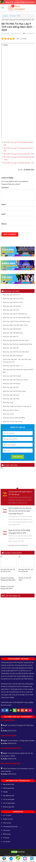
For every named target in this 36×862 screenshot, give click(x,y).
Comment (5, 187)
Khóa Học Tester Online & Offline (14, 418)
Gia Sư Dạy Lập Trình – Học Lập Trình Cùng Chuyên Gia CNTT (17, 360)
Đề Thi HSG (13, 16)
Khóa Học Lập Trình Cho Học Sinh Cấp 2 (16, 352)
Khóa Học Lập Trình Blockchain (13, 333)
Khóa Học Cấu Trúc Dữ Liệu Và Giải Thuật (16, 317)
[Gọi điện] (17, 858)
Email (3, 214)
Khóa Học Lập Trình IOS (11, 348)
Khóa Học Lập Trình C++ (11, 336)
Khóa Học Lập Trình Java (11, 310)
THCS (18, 16)
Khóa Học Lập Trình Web (11, 399)
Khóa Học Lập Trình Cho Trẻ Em (13, 298)
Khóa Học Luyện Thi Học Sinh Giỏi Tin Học (16, 321)
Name (3, 204)
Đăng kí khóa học (4, 861)
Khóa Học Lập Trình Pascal (11, 383)
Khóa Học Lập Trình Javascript (13, 355)
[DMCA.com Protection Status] (18, 852)
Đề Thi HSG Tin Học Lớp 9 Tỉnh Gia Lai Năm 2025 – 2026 (19, 154)
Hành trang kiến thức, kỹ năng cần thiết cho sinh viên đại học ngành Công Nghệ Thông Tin (19, 511)
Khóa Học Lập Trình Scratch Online (14, 391)
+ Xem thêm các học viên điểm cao (17, 545)
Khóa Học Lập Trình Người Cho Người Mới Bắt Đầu (18, 370)
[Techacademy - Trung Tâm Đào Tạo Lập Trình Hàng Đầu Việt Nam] (18, 7)
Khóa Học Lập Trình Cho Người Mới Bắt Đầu (17, 344)
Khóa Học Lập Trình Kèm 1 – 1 (13, 366)
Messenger (25, 861)
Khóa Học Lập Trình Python (12, 306)
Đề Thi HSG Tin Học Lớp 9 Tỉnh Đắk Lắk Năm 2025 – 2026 (19, 163)
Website (4, 224)
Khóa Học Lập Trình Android (12, 329)
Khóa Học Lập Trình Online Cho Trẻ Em (15, 380)
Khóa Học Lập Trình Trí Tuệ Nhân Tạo (15, 314)
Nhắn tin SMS (32, 861)
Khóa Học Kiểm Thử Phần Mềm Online (15, 325)
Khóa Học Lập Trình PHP (11, 387)
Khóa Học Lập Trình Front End (12, 302)
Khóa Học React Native (11, 410)
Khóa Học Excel (8, 402)
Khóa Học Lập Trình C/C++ (11, 295)
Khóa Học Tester (8, 414)
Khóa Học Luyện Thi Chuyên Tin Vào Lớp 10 (17, 406)
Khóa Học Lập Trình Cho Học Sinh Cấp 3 (16, 340)
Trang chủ (5, 16)
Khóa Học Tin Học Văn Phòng (12, 421)
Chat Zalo (11, 861)
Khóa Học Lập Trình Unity (11, 395)
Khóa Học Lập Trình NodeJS (12, 376)
